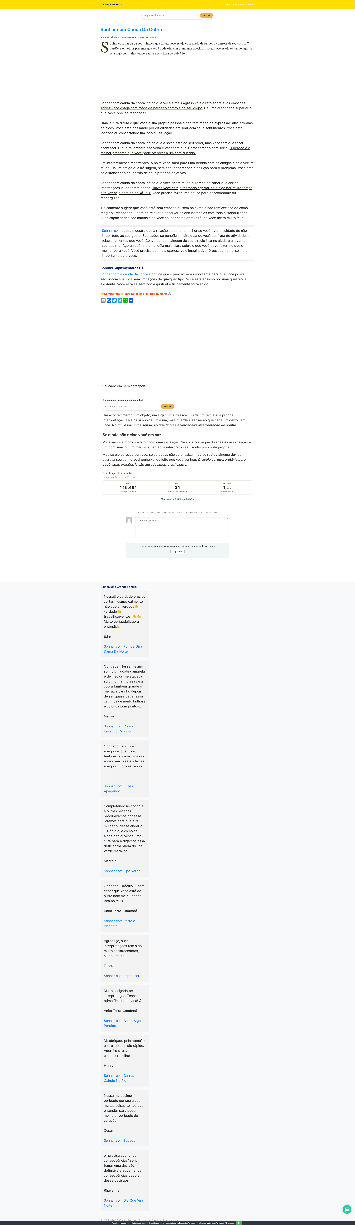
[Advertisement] (177, 80)
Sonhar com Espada (119, 1140)
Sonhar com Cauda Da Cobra (131, 29)
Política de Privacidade (243, 4)
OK (239, 1223)
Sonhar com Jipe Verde (122, 871)
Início (228, 4)
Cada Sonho (110, 4)
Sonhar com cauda (116, 231)
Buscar (206, 15)
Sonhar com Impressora (122, 976)
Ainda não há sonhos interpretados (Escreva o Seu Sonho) (128, 37)
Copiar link (177, 551)
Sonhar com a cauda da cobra (124, 274)
